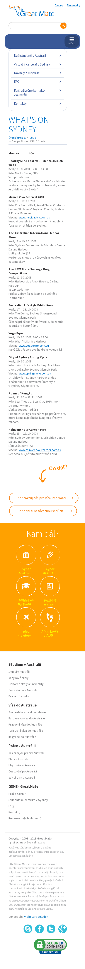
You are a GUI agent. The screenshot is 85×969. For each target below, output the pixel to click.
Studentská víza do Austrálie (27, 712)
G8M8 (32, 137)
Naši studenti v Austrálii (30, 55)
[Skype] (28, 929)
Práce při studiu (18, 696)
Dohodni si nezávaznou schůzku (41, 511)
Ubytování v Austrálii (21, 765)
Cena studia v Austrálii (22, 690)
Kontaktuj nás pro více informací (42, 498)
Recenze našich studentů (24, 818)
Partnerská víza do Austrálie (26, 718)
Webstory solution (36, 917)
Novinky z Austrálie (27, 73)
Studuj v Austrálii (19, 672)
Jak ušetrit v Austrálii (22, 777)
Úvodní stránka (17, 137)
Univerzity (37, 684)
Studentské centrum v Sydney (28, 800)
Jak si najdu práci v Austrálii (26, 753)
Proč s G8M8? (17, 794)
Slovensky (73, 5)
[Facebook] (39, 929)
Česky (59, 5)
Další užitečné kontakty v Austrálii (30, 92)
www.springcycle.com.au (35, 373)
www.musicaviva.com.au (34, 217)
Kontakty (20, 103)
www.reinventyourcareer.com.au (40, 450)
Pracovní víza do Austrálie (25, 724)
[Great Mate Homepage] (31, 10)
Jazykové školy (18, 678)
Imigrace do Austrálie (22, 737)
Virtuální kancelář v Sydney (32, 64)
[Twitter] (51, 929)
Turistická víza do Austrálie (25, 731)
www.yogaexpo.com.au (34, 346)
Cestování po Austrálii (22, 771)
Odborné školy (18, 684)
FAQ (16, 82)
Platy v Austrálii (18, 759)
